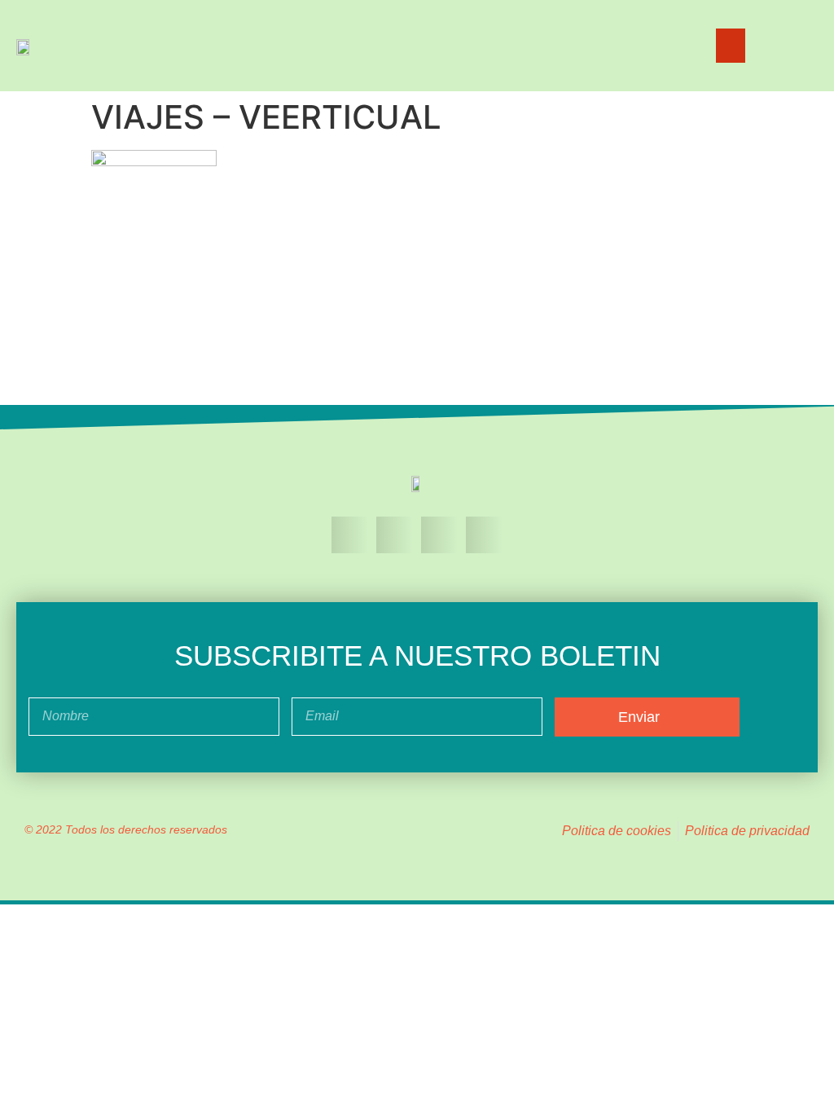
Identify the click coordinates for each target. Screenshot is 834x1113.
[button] (730, 46)
